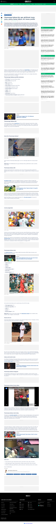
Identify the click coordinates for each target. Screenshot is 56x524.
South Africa (16, 4)
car (28, 352)
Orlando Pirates (7, 238)
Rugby (42, 65)
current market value (8, 361)
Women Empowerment (38, 4)
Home (11, 4)
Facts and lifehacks (10, 13)
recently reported (13, 415)
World (24, 4)
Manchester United (25, 313)
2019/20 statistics (9, 252)
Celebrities (42, 42)
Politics (20, 4)
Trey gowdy (23, 474)
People (32, 4)
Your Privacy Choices (29, 523)
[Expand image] (38, 28)
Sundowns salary (10, 474)
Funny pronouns (17, 474)
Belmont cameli (28, 474)
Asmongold (34, 474)
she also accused (27, 197)
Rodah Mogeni (14, 20)
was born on (17, 123)
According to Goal (7, 180)
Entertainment (28, 4)
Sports (44, 4)
